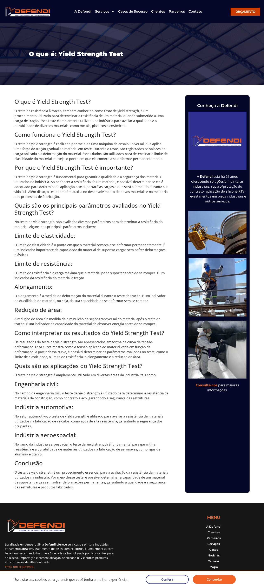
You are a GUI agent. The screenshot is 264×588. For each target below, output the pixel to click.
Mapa (214, 567)
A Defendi (82, 11)
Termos (213, 561)
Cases (213, 550)
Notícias (214, 555)
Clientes (158, 11)
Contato (195, 11)
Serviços (102, 11)
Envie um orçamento (19, 567)
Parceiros (177, 11)
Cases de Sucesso (132, 11)
